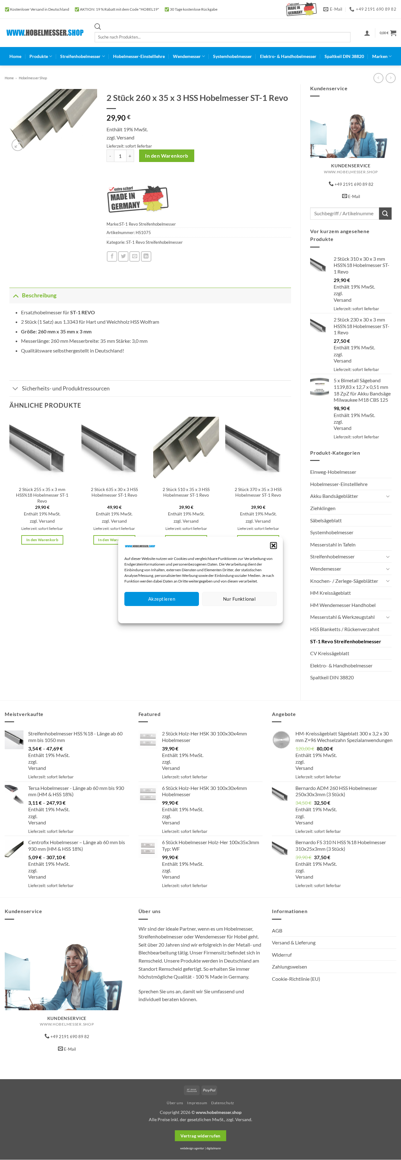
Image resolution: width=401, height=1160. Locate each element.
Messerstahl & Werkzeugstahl (342, 617)
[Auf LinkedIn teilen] (146, 256)
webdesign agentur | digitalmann (200, 1148)
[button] (273, 545)
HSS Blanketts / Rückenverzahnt (344, 629)
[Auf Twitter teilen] (123, 256)
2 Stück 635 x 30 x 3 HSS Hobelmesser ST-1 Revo (114, 492)
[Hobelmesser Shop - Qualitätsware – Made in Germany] (45, 33)
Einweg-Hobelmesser (333, 472)
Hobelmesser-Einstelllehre (139, 56)
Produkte (38, 56)
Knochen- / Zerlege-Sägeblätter (344, 581)
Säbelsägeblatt (326, 520)
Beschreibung (39, 295)
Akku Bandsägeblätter (334, 496)
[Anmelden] (367, 33)
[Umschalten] (388, 496)
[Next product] (378, 78)
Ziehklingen (323, 508)
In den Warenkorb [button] (42, 540)
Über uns (175, 1102)
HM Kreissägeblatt (330, 593)
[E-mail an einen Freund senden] (134, 256)
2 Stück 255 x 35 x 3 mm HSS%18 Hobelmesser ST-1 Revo (42, 495)
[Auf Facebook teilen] (112, 256)
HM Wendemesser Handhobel (343, 605)
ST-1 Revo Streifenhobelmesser (345, 641)
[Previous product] (390, 78)
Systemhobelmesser (232, 56)
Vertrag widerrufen (200, 1135)
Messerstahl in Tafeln (333, 544)
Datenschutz (205, 613)
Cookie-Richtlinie (178, 613)
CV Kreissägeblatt (329, 653)
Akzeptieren (161, 599)
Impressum (228, 613)
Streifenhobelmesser (80, 56)
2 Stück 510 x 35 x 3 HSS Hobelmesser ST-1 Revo (186, 492)
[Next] (290, 486)
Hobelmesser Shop (33, 78)
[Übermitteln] (385, 213)
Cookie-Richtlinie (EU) (296, 979)
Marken (380, 56)
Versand (343, 300)
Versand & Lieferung (293, 942)
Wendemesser (187, 56)
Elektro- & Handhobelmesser (288, 56)
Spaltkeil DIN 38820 (344, 56)
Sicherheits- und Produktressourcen (66, 388)
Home (15, 56)
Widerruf (282, 955)
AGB (277, 930)
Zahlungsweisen (289, 966)
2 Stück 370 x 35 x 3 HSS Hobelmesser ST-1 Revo (258, 492)
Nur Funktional (239, 599)
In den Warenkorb (166, 156)
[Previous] (9, 486)
